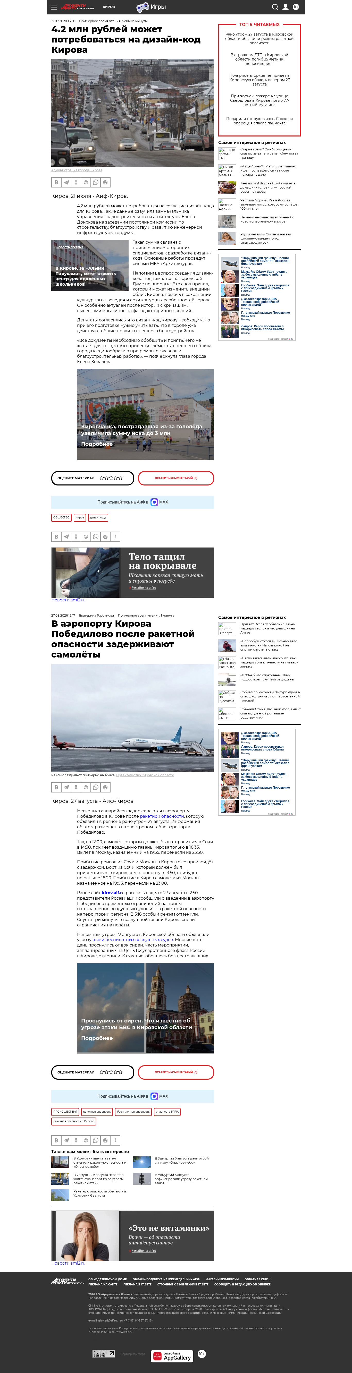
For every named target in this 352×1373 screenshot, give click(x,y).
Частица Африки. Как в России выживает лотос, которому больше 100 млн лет (268, 204)
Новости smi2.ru (68, 600)
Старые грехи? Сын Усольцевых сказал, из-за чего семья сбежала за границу (269, 153)
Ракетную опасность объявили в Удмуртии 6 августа (99, 1193)
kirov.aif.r (112, 892)
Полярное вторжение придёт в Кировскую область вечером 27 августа (259, 80)
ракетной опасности (162, 816)
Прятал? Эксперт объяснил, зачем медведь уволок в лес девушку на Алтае (267, 628)
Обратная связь (257, 1279)
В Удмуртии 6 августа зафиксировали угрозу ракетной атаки (181, 1179)
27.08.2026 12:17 (63, 615)
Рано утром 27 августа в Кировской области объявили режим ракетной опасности (259, 38)
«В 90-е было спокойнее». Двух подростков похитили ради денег (267, 677)
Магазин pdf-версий (222, 1279)
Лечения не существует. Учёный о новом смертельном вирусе (267, 219)
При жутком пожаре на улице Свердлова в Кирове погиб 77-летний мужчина (259, 100)
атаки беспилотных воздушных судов (133, 939)
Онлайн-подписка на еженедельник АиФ (166, 1279)
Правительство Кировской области (145, 775)
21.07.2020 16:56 (63, 21)
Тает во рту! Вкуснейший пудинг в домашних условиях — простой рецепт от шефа (267, 187)
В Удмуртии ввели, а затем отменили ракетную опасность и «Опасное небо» (99, 1162)
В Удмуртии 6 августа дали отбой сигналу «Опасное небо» (182, 1160)
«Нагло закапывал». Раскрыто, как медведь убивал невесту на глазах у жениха (269, 662)
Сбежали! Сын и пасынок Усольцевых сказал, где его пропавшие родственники (270, 713)
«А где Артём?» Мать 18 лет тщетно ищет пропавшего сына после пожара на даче (268, 170)
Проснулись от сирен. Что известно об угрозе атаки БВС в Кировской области (136, 1024)
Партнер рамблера (133, 1353)
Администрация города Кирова (76, 170)
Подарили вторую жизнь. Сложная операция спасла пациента (259, 121)
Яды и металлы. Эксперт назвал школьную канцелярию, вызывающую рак (265, 238)
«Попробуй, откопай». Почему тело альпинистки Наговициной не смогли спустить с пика (268, 645)
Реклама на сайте (103, 1284)
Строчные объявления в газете (182, 1284)
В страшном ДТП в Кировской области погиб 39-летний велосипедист (259, 59)
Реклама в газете (137, 1284)
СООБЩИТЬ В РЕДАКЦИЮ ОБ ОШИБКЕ (242, 1284)
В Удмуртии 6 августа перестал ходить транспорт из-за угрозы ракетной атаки (98, 1179)
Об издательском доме (107, 1279)
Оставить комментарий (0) (176, 478)
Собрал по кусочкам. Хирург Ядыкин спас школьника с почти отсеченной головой (270, 696)
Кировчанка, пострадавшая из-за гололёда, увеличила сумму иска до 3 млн (142, 429)
